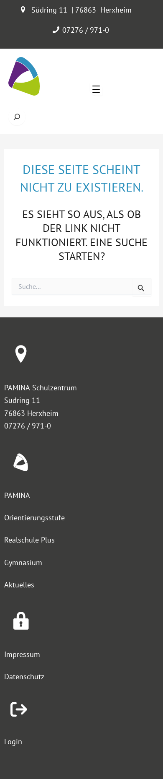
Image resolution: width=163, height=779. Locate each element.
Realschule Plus (29, 540)
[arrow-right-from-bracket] (18, 709)
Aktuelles (19, 584)
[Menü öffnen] (96, 89)
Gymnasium (23, 562)
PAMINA (17, 495)
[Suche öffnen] (16, 116)
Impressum (22, 654)
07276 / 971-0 (85, 30)
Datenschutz (24, 676)
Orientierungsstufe (34, 517)
